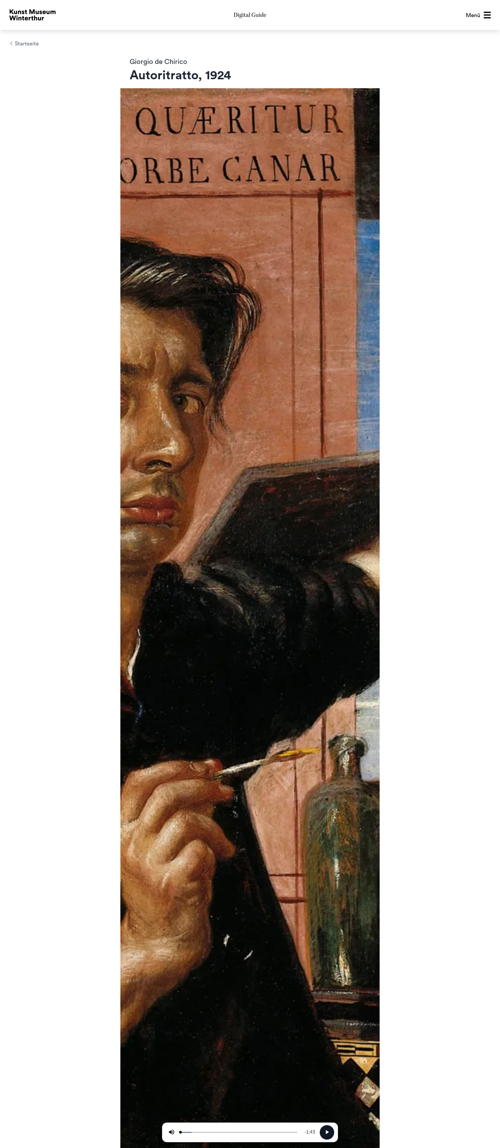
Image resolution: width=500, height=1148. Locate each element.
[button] (478, 15)
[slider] (238, 1132)
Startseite (27, 43)
